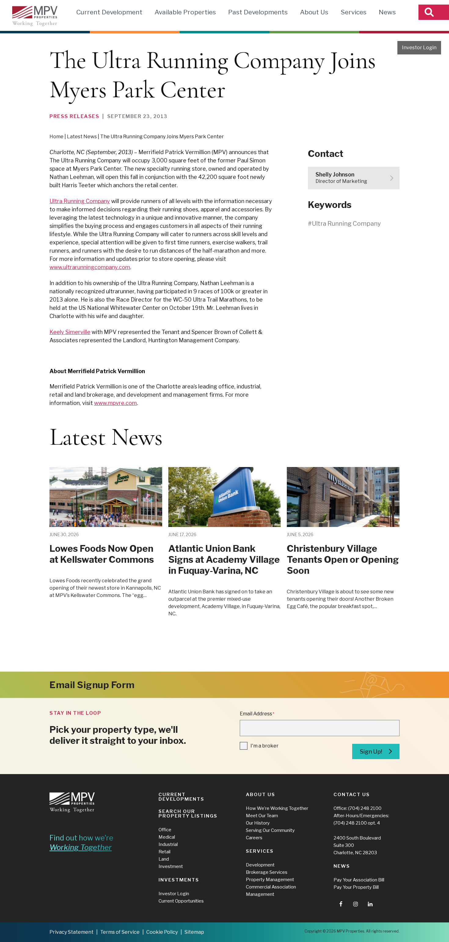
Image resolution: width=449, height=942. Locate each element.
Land (164, 859)
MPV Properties (34, 16)
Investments (179, 880)
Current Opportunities (181, 901)
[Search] (433, 12)
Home (56, 136)
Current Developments (181, 797)
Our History (258, 823)
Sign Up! (371, 751)
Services (354, 12)
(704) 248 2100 (364, 808)
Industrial (168, 844)
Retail (164, 852)
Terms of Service (120, 932)
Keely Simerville (69, 332)
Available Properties (185, 12)
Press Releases (74, 116)
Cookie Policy (162, 932)
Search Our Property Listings (188, 814)
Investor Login (419, 47)
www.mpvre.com (115, 403)
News (387, 12)
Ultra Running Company (79, 201)
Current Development (109, 12)
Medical (167, 837)
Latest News (82, 136)
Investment (171, 866)
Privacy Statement (71, 932)
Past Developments (258, 12)
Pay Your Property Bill (356, 887)
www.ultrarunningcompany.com (89, 267)
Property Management (270, 879)
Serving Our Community (270, 830)
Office (165, 830)
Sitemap (194, 932)
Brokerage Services (266, 872)
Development (260, 865)
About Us (314, 12)
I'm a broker (264, 746)
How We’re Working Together (277, 808)
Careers (254, 837)
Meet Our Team (262, 815)
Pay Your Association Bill (359, 880)
